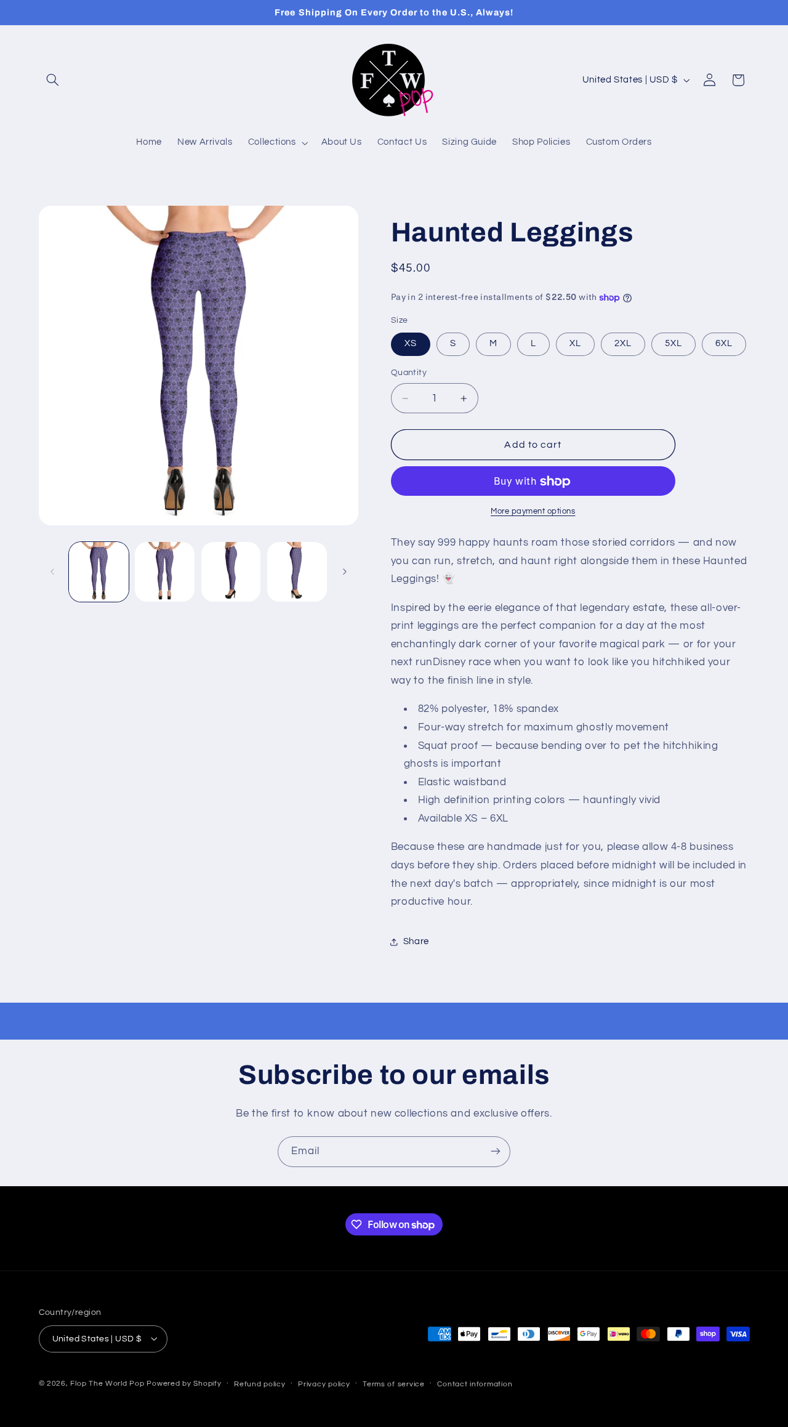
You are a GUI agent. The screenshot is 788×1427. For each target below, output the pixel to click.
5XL (673, 344)
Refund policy (260, 1383)
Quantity (409, 373)
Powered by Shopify (184, 1383)
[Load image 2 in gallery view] (165, 572)
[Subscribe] (495, 1151)
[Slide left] (52, 571)
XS (410, 344)
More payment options (533, 512)
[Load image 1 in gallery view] (99, 572)
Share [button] (416, 941)
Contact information (474, 1383)
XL (575, 344)
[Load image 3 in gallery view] (231, 572)
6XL (724, 344)
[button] (53, 80)
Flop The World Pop (107, 1383)
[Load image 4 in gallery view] (297, 572)
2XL (623, 344)
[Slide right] (344, 571)
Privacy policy (324, 1383)
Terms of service (394, 1383)
